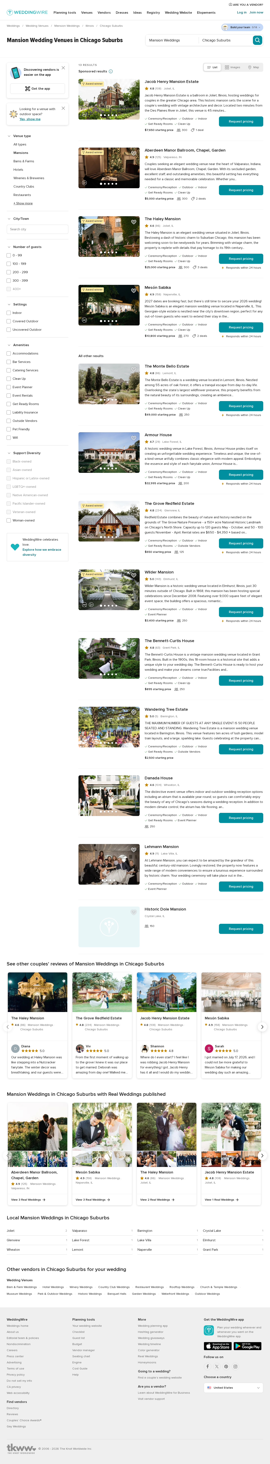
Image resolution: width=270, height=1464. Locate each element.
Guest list (78, 1338)
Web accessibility (18, 1393)
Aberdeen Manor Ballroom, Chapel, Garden (185, 150)
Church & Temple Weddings (218, 1287)
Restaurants (22, 195)
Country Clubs (24, 186)
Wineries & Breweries (29, 178)
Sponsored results (92, 71)
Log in (242, 12)
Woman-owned (24, 520)
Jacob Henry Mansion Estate (172, 81)
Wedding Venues (37, 26)
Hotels (18, 170)
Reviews (12, 1414)
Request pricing (241, 121)
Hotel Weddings (53, 1287)
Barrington (145, 1231)
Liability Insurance (25, 412)
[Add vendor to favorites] (134, 85)
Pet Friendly (21, 429)
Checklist (78, 1332)
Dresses (122, 13)
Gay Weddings (16, 1426)
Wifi (15, 438)
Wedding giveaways (151, 1338)
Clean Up (19, 379)
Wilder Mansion (159, 572)
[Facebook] (207, 1366)
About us (13, 1332)
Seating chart (81, 1356)
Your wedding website (87, 1326)
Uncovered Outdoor (27, 330)
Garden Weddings (144, 1294)
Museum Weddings (19, 1294)
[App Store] (218, 1349)
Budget (77, 1344)
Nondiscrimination (19, 1344)
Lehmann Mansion (162, 846)
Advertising (14, 1362)
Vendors (104, 13)
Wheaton (13, 1250)
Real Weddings (148, 1356)
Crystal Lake (212, 1231)
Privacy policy (16, 1374)
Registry (153, 13)
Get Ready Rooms (26, 404)
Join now (256, 12)
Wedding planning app (153, 1326)
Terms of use (15, 1368)
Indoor (17, 313)
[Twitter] (217, 1366)
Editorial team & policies (23, 1338)
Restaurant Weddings (149, 1287)
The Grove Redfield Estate (169, 503)
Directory (13, 1408)
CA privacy (14, 1387)
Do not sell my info (19, 1381)
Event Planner (22, 387)
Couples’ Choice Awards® (24, 1420)
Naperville (145, 1250)
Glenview (13, 1240)
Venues (87, 13)
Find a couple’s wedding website (160, 1377)
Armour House (158, 434)
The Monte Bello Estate (167, 366)
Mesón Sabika (158, 287)
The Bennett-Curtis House (169, 640)
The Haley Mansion (163, 218)
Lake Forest (80, 1240)
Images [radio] (235, 67)
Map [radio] (256, 67)
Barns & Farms (24, 161)
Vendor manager (83, 1350)
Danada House (159, 778)
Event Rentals (23, 395)
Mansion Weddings (67, 26)
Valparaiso (79, 1231)
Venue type (22, 136)
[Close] (63, 68)
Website (178, 13)
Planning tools (65, 13)
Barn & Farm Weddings (22, 1287)
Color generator (148, 1350)
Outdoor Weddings (207, 1294)
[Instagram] (235, 1366)
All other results (91, 356)
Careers (12, 1350)
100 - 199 (19, 264)
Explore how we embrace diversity (42, 552)
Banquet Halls (117, 1294)
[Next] (262, 1027)
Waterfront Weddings (175, 1294)
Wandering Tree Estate (166, 709)
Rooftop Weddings (182, 1287)
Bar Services (22, 362)
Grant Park (210, 1250)
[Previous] (7, 1027)
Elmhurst (209, 1240)
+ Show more (23, 203)
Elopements (206, 13)
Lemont (77, 1250)
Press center (15, 1356)
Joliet (11, 1231)
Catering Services (25, 370)
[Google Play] (248, 1349)
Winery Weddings (81, 1287)
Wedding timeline (149, 1344)
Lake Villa (144, 1240)
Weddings (14, 26)
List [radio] (215, 67)
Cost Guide (80, 1368)
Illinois (90, 26)
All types (20, 144)
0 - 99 (17, 255)
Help (75, 1374)
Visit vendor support (151, 1399)
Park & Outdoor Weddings (55, 1294)
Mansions (21, 153)
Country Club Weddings (114, 1287)
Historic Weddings (90, 1294)
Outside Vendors (25, 421)
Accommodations (25, 353)
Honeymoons (147, 1362)
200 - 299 (20, 272)
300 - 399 (20, 281)
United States (223, 1387)
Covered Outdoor (25, 321)
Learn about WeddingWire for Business (164, 1393)
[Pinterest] (226, 1366)
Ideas (137, 13)
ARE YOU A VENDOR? (247, 5)
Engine (77, 1362)
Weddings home (17, 1326)
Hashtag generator (150, 1332)
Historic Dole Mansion (165, 909)
